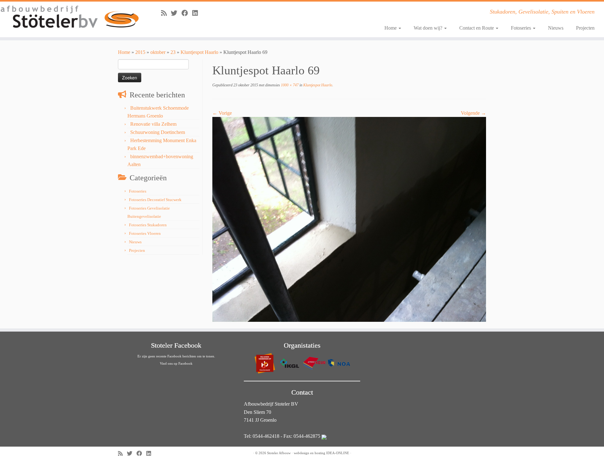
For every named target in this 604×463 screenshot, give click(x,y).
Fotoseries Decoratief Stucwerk (155, 199)
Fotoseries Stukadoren (148, 225)
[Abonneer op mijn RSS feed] (166, 13)
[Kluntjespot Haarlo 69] (349, 219)
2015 (140, 52)
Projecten (585, 28)
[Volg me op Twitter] (176, 13)
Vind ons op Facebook (176, 363)
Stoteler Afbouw (279, 453)
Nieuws (555, 28)
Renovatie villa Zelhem (153, 124)
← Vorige (222, 113)
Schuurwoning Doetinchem (157, 132)
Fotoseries (521, 28)
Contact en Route (477, 28)
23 (173, 52)
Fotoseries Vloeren (145, 233)
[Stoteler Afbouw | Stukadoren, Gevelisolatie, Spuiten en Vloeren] (69, 17)
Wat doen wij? (429, 28)
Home (391, 28)
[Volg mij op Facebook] (187, 13)
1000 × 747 (289, 85)
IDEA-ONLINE (337, 453)
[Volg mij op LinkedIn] (197, 13)
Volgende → (473, 113)
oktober (157, 52)
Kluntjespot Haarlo (199, 52)
